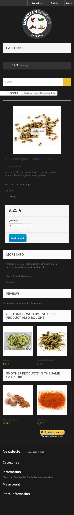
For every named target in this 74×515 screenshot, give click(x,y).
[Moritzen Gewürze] (37, 24)
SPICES (14, 93)
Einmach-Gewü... (45, 359)
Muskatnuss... (11, 419)
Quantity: (13, 220)
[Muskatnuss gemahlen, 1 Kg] (18, 400)
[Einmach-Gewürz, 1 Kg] (52, 341)
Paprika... (42, 419)
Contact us (37, 3)
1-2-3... (6, 359)
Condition (10, 166)
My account (11, 484)
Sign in (69, 3)
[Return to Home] (3, 93)
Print (12, 196)
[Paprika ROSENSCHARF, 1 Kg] (52, 400)
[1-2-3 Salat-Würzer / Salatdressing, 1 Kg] (18, 341)
